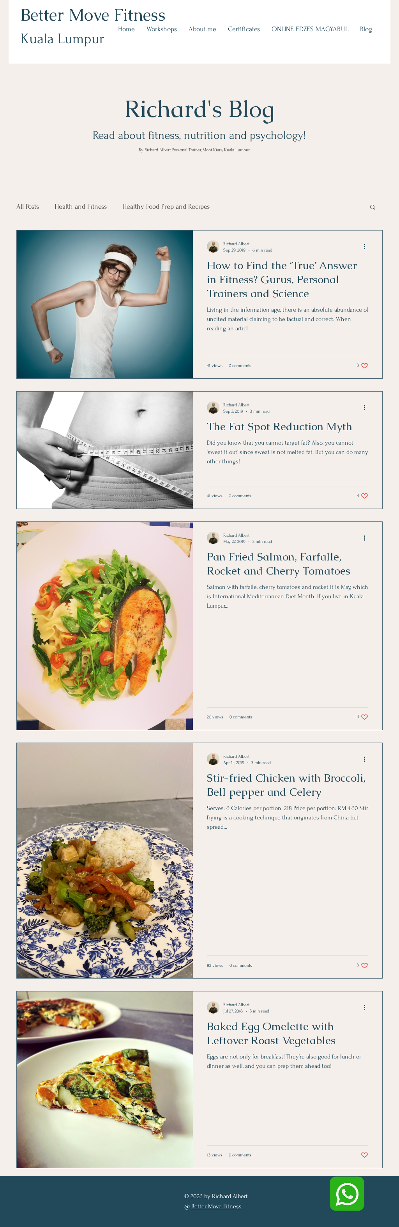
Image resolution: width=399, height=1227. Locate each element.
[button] (372, 208)
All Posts (27, 206)
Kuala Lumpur (62, 38)
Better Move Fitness (93, 15)
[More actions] (367, 246)
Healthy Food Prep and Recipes (166, 206)
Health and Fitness (81, 206)
